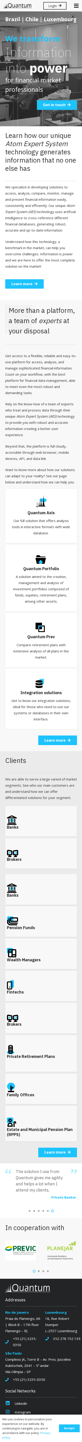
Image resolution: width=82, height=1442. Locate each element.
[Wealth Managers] (41, 953)
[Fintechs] (41, 986)
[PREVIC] (20, 1250)
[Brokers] (41, 853)
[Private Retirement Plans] (41, 1053)
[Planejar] (61, 1250)
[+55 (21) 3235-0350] (9, 1342)
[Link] (17, 6)
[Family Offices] (41, 1089)
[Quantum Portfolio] (41, 578)
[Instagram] (10, 1412)
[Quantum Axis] (41, 516)
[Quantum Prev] (41, 640)
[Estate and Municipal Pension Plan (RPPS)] (41, 1123)
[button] (29, 1211)
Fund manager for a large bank (51, 1191)
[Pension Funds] (41, 921)
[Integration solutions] (41, 699)
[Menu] (76, 5)
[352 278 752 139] (49, 1339)
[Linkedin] (10, 1403)
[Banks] (41, 821)
